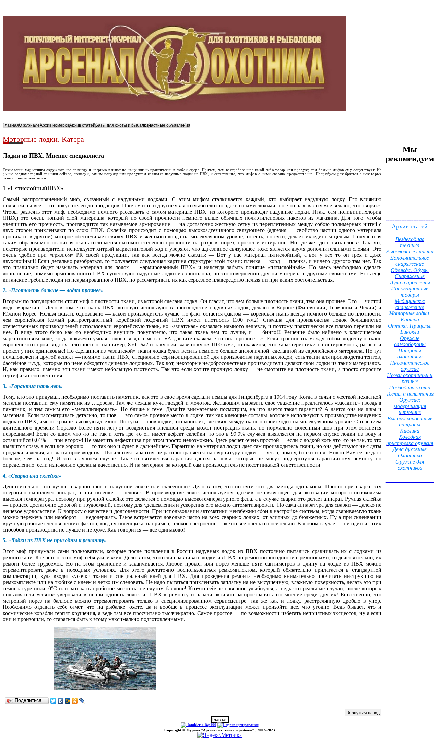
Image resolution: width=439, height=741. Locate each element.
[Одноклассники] (75, 700)
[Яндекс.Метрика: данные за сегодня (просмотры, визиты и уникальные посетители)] (219, 735)
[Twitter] (53, 700)
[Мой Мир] (67, 700)
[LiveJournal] (82, 700)
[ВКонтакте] (60, 700)
